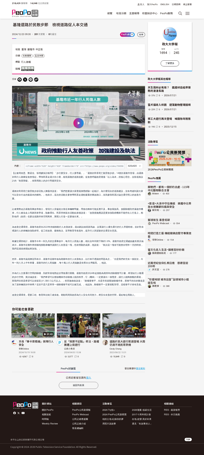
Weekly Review (50, 423)
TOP (188, 439)
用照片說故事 (109, 423)
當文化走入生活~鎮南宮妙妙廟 (166, 249)
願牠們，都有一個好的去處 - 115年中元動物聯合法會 (169, 188)
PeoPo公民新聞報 (81, 409)
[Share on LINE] (31, 80)
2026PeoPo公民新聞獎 (160, 169)
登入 (142, 4)
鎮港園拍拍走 (159, 253)
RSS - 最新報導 (172, 409)
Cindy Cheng (116, 349)
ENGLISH (165, 4)
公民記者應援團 (80, 419)
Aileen (155, 193)
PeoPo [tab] (68, 368)
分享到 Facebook (141, 89)
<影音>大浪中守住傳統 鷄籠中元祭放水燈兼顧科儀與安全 (169, 204)
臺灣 (24, 49)
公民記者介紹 (79, 423)
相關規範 (46, 414)
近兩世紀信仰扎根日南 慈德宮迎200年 (168, 264)
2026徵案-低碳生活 (142, 409)
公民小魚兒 (69, 349)
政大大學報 (170, 44)
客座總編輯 (78, 428)
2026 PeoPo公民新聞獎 (114, 414)
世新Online (24, 349)
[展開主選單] (187, 13)
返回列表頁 (78, 385)
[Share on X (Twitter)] (25, 80)
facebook (14, 413)
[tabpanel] (78, 377)
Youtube (23, 413)
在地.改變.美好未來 (141, 419)
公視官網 (176, 4)
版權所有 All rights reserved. (28, 68)
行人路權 (26, 62)
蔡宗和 (155, 210)
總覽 (109, 13)
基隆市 (31, 49)
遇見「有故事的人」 (142, 423)
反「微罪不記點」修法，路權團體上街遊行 (81, 342)
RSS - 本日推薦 (172, 414)
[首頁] (25, 13)
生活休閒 (39, 56)
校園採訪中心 (149, 13)
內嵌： (17, 166)
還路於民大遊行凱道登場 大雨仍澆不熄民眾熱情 (127, 342)
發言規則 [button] (140, 368)
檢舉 (141, 34)
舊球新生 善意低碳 (159, 220)
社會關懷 (27, 56)
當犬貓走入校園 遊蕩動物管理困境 (169, 104)
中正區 (39, 49)
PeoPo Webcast (160, 223)
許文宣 (155, 269)
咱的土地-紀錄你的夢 (113, 419)
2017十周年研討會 (141, 414)
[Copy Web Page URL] (36, 80)
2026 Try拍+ (108, 409)
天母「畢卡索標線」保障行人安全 (36, 342)
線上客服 (187, 4)
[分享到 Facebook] (19, 80)
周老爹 (155, 286)
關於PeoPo (48, 409)
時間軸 (45, 419)
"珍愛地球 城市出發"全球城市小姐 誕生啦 (168, 280)
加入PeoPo (152, 4)
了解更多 (169, 63)
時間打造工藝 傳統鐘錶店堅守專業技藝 (169, 234)
